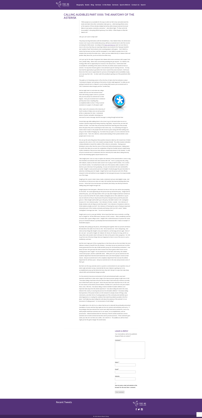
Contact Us (135, 5)
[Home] (62, 4)
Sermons (115, 5)
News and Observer (109, 45)
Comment (118, 340)
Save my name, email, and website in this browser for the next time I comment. (126, 386)
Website (117, 376)
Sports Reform (125, 5)
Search (143, 5)
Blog (92, 5)
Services (98, 5)
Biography (80, 5)
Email (117, 369)
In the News (106, 5)
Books (87, 5)
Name (117, 362)
